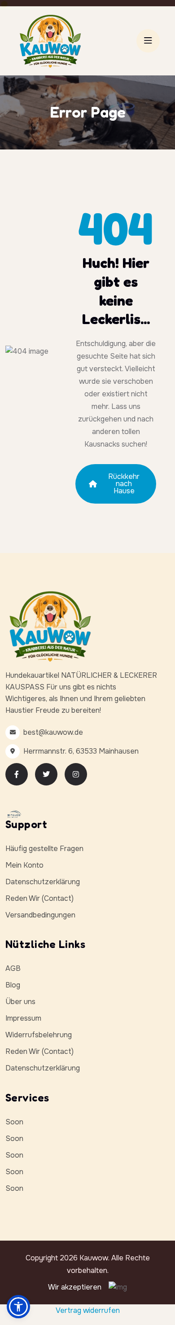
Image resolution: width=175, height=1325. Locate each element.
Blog (12, 985)
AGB (13, 968)
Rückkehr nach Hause (124, 484)
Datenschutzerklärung (42, 881)
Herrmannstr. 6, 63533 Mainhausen (81, 751)
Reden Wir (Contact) (39, 898)
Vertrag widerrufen (88, 1310)
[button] (18, 1306)
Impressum (23, 1018)
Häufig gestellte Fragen (44, 848)
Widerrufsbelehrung (38, 1035)
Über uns (20, 1001)
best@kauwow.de (53, 732)
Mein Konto (24, 865)
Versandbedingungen (40, 915)
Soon (14, 1122)
